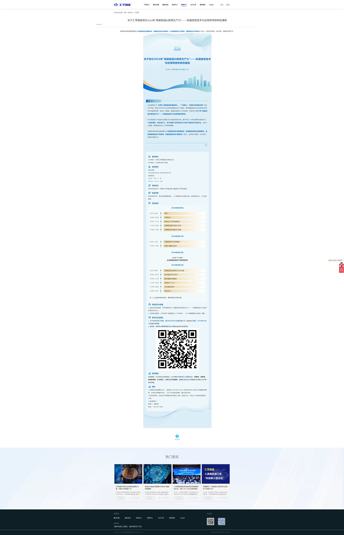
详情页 (137, 12)
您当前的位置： (119, 12)
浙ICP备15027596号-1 (225, 532)
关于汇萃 (193, 4)
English (211, 4)
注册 (221, 5)
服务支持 (165, 4)
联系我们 (203, 4)
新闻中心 (184, 4)
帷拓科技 (218, 532)
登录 (228, 5)
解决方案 (156, 4)
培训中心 (175, 4)
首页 (125, 12)
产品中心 (147, 4)
